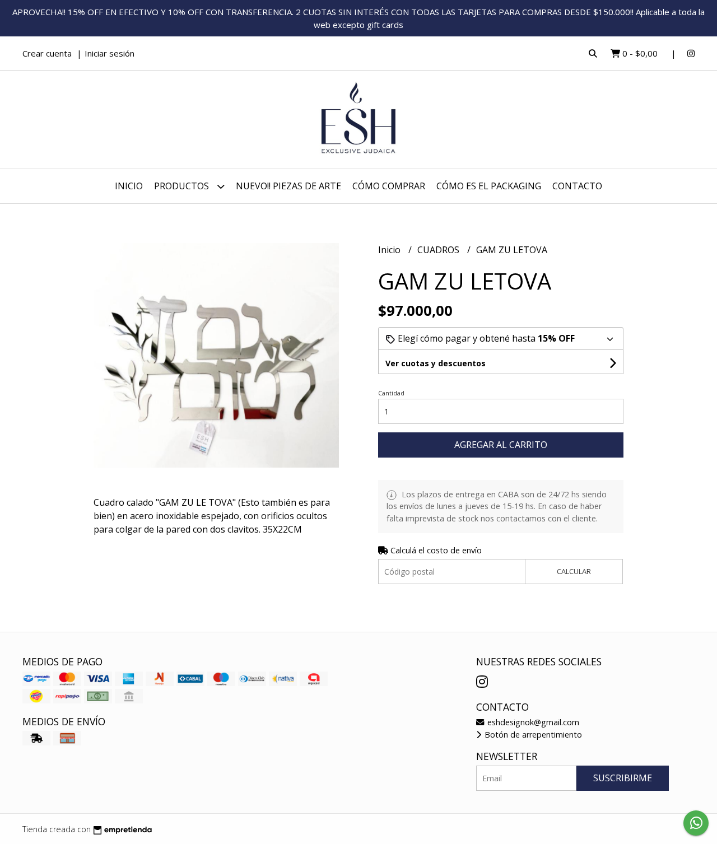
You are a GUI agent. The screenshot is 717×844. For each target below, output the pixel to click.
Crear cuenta (47, 53)
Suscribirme (622, 778)
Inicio (129, 186)
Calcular (574, 571)
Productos (182, 186)
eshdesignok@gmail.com (532, 722)
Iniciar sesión (109, 53)
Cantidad (391, 393)
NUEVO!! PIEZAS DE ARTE (288, 186)
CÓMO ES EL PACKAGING (488, 186)
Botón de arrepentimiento (532, 734)
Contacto (577, 186)
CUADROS (439, 250)
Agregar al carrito (500, 445)
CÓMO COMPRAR (388, 186)
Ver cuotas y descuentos (435, 363)
